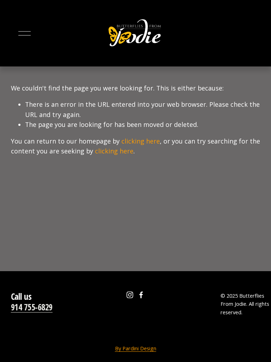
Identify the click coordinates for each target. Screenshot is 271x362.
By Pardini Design (135, 348)
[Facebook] (141, 294)
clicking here (140, 141)
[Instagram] (129, 294)
